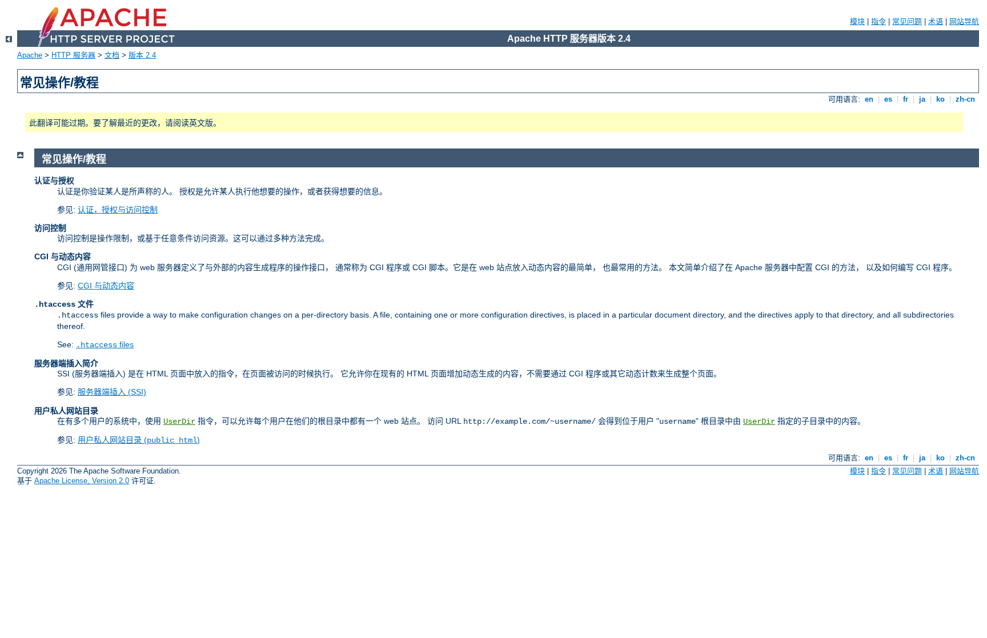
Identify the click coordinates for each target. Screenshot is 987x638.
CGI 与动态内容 (106, 285)
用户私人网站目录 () (139, 439)
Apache (29, 55)
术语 (935, 21)
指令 (878, 21)
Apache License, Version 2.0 (81, 480)
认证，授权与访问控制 (118, 209)
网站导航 (964, 21)
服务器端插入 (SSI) (112, 391)
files (105, 344)
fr (905, 99)
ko (940, 99)
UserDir (179, 421)
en (869, 99)
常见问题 (907, 21)
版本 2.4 (142, 55)
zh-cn (965, 99)
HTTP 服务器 (73, 55)
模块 (857, 21)
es (888, 99)
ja (922, 99)
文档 (112, 55)
